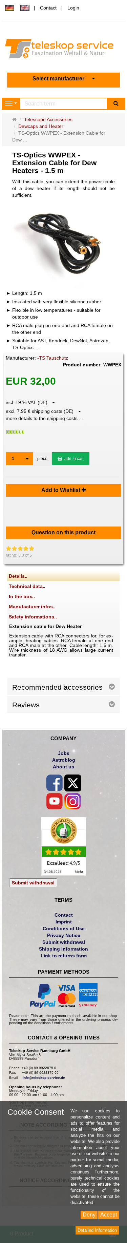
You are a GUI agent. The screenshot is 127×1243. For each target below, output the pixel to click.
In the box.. (22, 596)
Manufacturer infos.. (32, 606)
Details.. (18, 576)
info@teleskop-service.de (44, 1077)
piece (42, 458)
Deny (89, 1215)
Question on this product (63, 532)
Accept (108, 1215)
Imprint (64, 921)
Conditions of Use (64, 928)
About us (63, 766)
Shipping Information (63, 949)
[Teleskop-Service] (63, 50)
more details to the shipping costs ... (44, 418)
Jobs (63, 753)
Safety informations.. (33, 616)
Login (73, 8)
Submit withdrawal (33, 882)
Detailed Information (97, 1230)
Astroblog (63, 760)
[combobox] (63, 79)
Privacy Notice (63, 935)
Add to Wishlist (61, 490)
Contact (48, 8)
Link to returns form (64, 955)
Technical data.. (27, 586)
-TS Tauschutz (52, 358)
